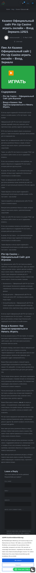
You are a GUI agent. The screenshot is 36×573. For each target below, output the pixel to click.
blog (13, 9)
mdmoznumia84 (15, 37)
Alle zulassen (18, 560)
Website (7, 500)
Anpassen (18, 565)
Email (7, 490)
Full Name (8, 481)
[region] (18, 554)
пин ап (21, 402)
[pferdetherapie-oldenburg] (3, 3)
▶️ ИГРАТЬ (17, 77)
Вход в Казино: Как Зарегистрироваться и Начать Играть (18, 104)
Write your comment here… (14, 509)
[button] (23, 569)
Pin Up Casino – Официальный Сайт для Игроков (18, 97)
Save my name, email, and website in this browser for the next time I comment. (18, 532)
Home (8, 9)
